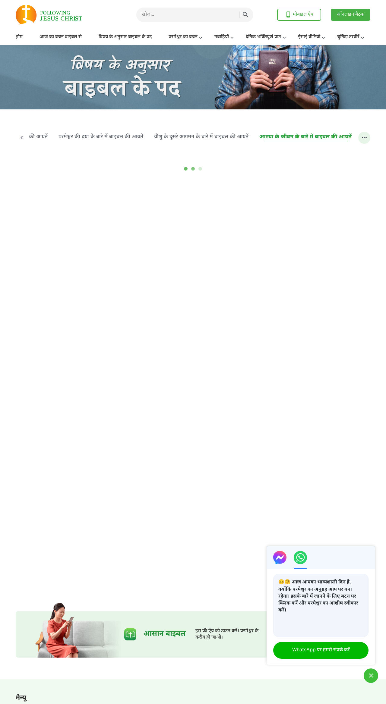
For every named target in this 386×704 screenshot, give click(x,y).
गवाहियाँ (221, 37)
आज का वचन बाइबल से (61, 37)
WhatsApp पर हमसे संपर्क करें (321, 650)
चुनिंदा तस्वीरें (348, 37)
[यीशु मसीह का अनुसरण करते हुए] (64, 14)
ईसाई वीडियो (309, 37)
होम (19, 37)
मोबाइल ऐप (303, 14)
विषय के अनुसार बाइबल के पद (125, 37)
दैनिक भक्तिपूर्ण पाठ (263, 37)
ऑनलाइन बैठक (350, 14)
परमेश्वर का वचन (183, 37)
